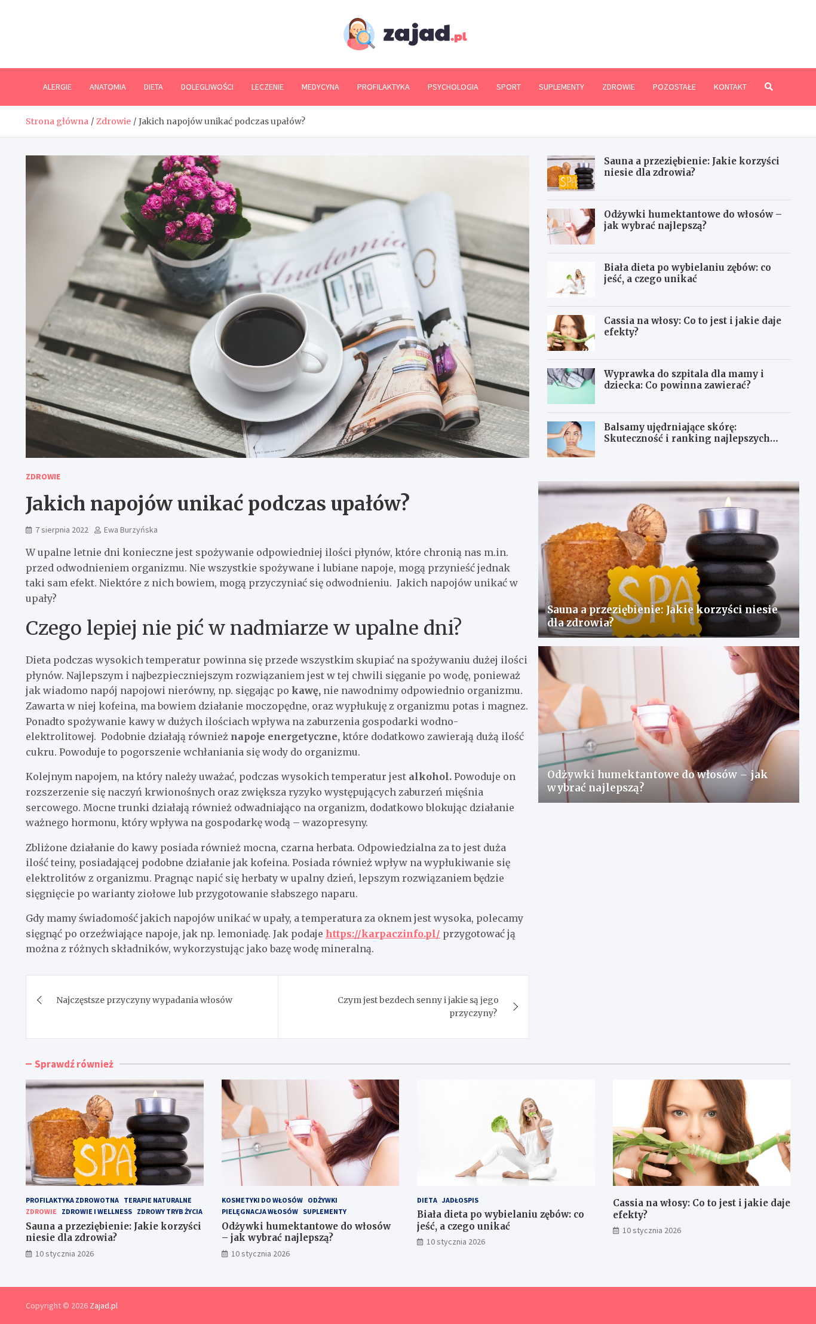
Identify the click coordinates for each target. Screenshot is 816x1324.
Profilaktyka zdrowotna (72, 1199)
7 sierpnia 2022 (61, 529)
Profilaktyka (383, 86)
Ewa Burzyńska (131, 529)
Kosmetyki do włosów (262, 1199)
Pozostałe (674, 86)
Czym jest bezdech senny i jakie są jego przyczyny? (418, 1007)
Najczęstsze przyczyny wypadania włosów (144, 1000)
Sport (508, 86)
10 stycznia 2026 (64, 1253)
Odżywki (323, 1199)
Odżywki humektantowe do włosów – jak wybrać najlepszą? (693, 220)
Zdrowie (618, 86)
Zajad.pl (104, 1305)
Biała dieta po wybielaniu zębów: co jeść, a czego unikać (687, 273)
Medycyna (320, 86)
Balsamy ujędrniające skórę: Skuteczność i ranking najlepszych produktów (687, 438)
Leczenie (267, 86)
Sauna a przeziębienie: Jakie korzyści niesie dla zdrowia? (692, 167)
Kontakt (730, 86)
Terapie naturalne (158, 1199)
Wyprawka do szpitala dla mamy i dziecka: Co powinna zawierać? (684, 380)
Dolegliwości (207, 86)
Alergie (57, 86)
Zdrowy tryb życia (170, 1211)
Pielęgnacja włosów (260, 1211)
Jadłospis (460, 1199)
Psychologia (453, 86)
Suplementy (561, 86)
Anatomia (108, 86)
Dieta (153, 86)
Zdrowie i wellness (97, 1211)
